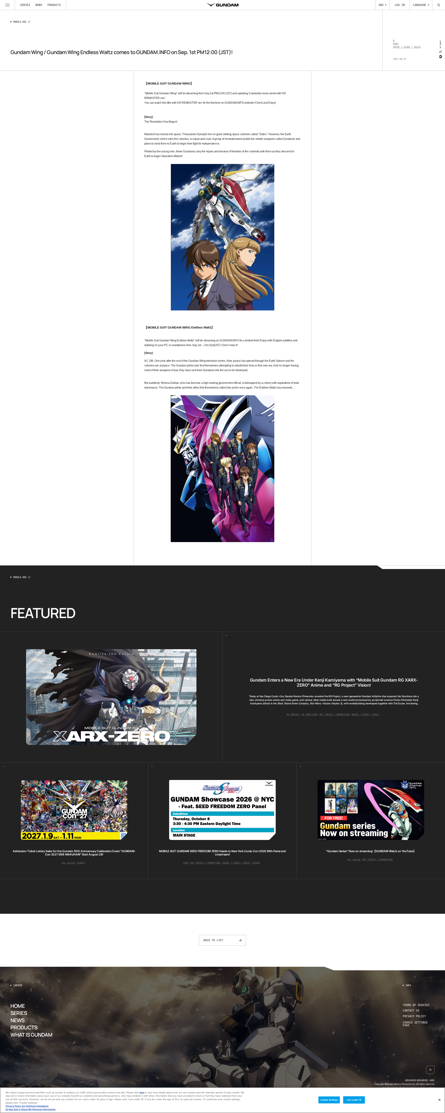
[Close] (439, 1100)
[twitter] (440, 51)
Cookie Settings (329, 1099)
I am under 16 (354, 1099)
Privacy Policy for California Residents (27, 1106)
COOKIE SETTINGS (419, 1024)
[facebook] (440, 56)
